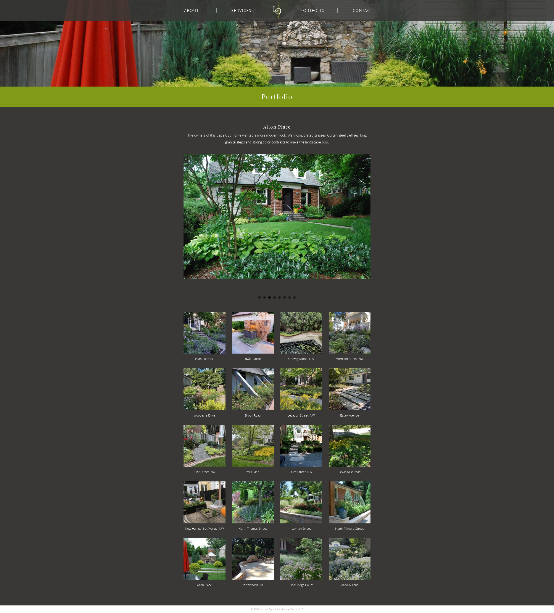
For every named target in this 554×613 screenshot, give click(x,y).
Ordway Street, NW (301, 359)
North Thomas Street (252, 528)
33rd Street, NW (301, 472)
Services (241, 10)
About (191, 10)
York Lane (252, 472)
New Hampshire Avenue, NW (204, 528)
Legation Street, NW (301, 415)
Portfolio (312, 10)
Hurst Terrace (204, 359)
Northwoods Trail (253, 585)
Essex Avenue (349, 415)
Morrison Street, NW (349, 359)
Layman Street (301, 528)
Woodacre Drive (204, 415)
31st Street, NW (204, 472)
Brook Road (253, 415)
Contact (362, 10)
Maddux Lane (349, 585)
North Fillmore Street (349, 528)
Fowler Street (253, 359)
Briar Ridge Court (301, 585)
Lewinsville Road (350, 472)
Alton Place (204, 585)
